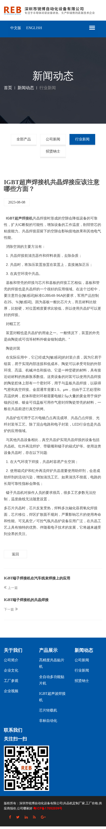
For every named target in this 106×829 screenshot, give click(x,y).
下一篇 (9, 609)
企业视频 (11, 691)
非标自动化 (48, 721)
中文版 (15, 28)
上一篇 (13, 588)
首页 (8, 88)
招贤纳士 (53, 151)
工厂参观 (11, 681)
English (34, 28)
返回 (15, 554)
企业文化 (11, 670)
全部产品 (23, 139)
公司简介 (11, 660)
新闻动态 (25, 88)
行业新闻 (82, 139)
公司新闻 (53, 139)
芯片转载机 (48, 710)
